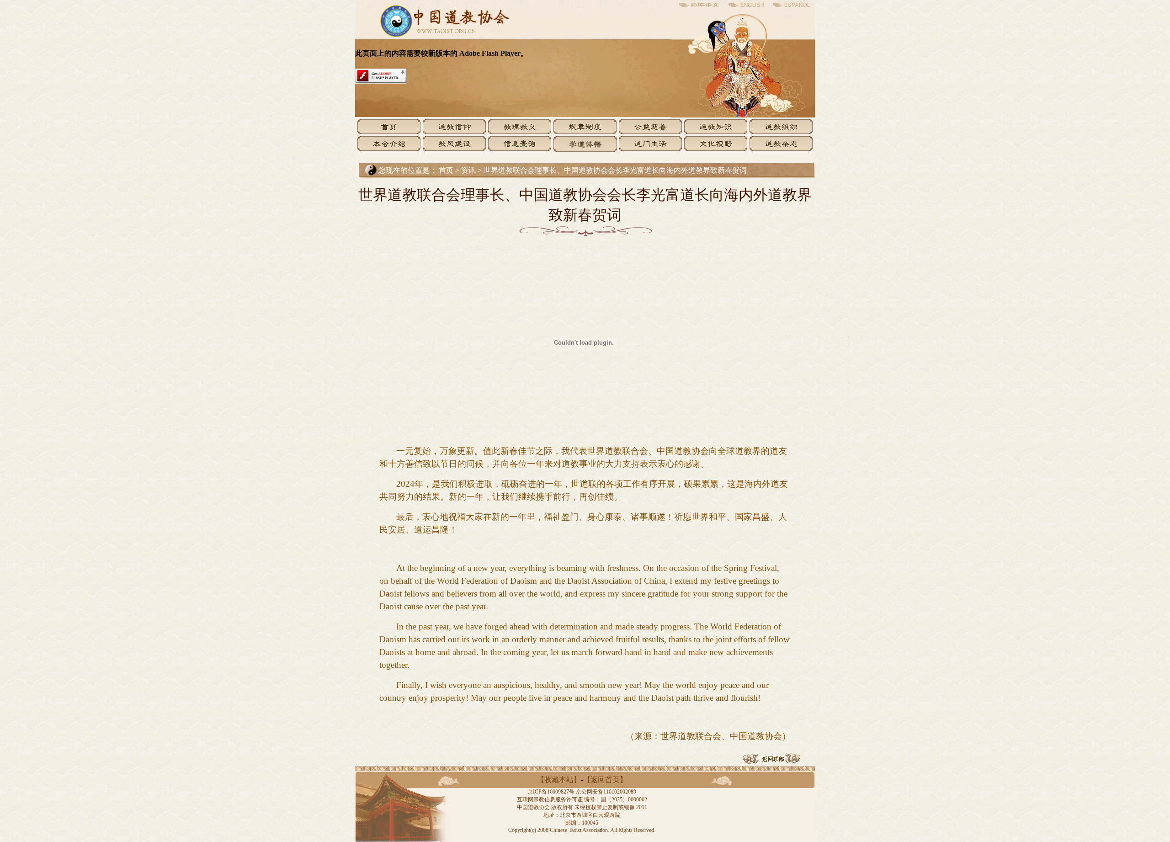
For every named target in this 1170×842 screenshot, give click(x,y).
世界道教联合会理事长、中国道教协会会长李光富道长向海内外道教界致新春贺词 (615, 170)
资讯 (469, 170)
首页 (446, 170)
